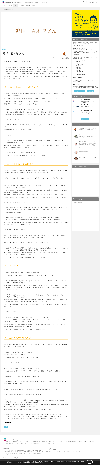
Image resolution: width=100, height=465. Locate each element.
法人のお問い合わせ (54, 451)
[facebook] (83, 2)
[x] (86, 2)
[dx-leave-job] (85, 23)
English (33, 5)
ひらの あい (82, 157)
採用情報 (91, 91)
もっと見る (86, 119)
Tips (4, 5)
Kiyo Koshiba (83, 142)
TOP (2, 9)
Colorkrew (21, 5)
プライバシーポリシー (78, 451)
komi (80, 135)
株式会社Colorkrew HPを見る (11, 458)
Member (28, 5)
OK (89, 462)
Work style (10, 5)
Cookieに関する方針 (54, 461)
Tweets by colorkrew (77, 202)
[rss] (96, 2)
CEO (16, 5)
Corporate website (79, 91)
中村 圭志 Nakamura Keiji (65, 57)
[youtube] (93, 2)
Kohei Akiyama (83, 151)
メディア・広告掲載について (66, 451)
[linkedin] (90, 2)
